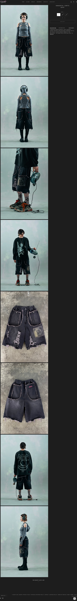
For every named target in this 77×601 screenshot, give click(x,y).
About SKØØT (70, 594)
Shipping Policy (53, 594)
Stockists (74, 596)
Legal (75, 594)
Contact (47, 594)
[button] (23, 2)
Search (21, 594)
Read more (52, 34)
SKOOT (14, 594)
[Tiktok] (0, 598)
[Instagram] (2, 598)
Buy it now (62, 25)
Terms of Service (62, 594)
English (3, 595)
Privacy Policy (27, 594)
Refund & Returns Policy (37, 594)
